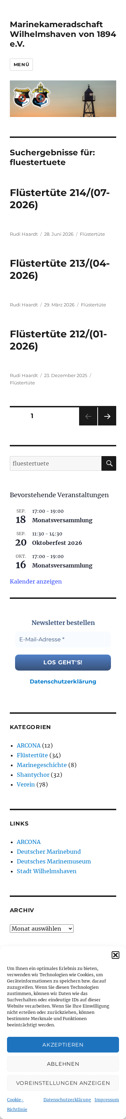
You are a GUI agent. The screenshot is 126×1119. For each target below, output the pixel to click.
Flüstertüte (92, 234)
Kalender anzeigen (36, 581)
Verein (26, 784)
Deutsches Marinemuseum (54, 861)
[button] (115, 955)
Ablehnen (63, 1064)
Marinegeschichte (42, 764)
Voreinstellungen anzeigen (63, 1083)
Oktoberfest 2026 (57, 542)
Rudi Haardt (24, 234)
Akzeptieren (63, 1044)
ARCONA (29, 745)
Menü (21, 64)
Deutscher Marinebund (49, 851)
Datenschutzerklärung (67, 1099)
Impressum (106, 1099)
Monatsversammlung (62, 520)
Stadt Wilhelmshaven (47, 871)
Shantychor (33, 774)
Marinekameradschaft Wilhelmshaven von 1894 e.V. (63, 34)
